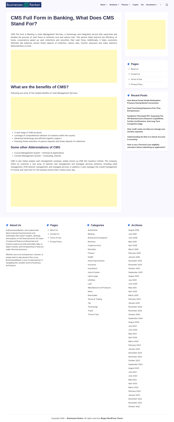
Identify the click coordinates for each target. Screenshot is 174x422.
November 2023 (135, 357)
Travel (90, 311)
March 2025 (133, 295)
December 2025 (135, 261)
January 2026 (134, 257)
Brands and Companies (97, 238)
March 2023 (133, 387)
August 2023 (133, 368)
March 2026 (133, 249)
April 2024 (132, 337)
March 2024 (133, 341)
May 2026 (132, 242)
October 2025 (134, 268)
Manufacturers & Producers (99, 288)
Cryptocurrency (94, 245)
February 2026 (134, 253)
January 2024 (134, 349)
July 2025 (132, 280)
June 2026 (132, 238)
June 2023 (132, 376)
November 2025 (135, 265)
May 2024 (132, 334)
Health (90, 257)
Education (92, 249)
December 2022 (135, 399)
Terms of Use (136, 79)
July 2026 (132, 234)
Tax (89, 303)
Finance (91, 253)
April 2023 (132, 383)
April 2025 (132, 291)
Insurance (92, 265)
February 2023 (134, 391)
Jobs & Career (94, 272)
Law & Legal (93, 276)
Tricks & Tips (93, 314)
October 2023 (134, 360)
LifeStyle (91, 280)
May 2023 (132, 380)
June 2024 (132, 330)
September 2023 (135, 364)
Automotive (92, 230)
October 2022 (134, 406)
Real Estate (92, 295)
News (90, 291)
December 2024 (135, 307)
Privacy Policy (137, 84)
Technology (93, 307)
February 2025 (134, 299)
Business (92, 242)
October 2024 (134, 314)
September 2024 (135, 318)
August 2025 (133, 276)
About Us (134, 69)
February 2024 (134, 345)
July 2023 (132, 372)
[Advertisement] (64, 66)
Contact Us (135, 74)
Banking (91, 234)
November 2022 (135, 403)
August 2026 (133, 230)
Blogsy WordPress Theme (112, 418)
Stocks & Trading (95, 299)
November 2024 (135, 311)
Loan (90, 284)
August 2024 (133, 322)
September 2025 (135, 272)
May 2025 (132, 288)
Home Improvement (96, 261)
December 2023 (135, 353)
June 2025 (132, 284)
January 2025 (134, 303)
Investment (92, 268)
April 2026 (132, 245)
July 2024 (132, 326)
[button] (167, 4)
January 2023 (134, 395)
